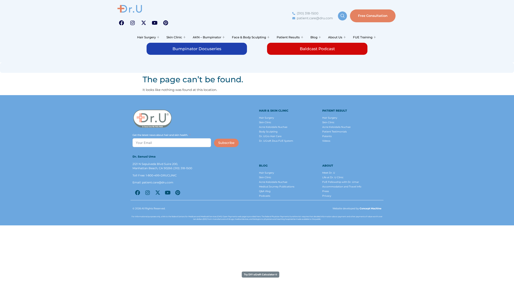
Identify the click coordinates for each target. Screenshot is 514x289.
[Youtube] (155, 23)
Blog (313, 37)
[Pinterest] (166, 23)
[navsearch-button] (342, 15)
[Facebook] (121, 23)
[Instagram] (132, 23)
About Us (335, 37)
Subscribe (226, 143)
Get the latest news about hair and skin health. (160, 134)
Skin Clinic (174, 37)
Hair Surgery (146, 37)
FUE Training (362, 37)
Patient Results (288, 37)
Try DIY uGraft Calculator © (260, 274)
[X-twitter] (144, 23)
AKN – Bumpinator (207, 37)
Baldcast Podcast (317, 48)
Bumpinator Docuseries (196, 48)
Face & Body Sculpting (249, 37)
